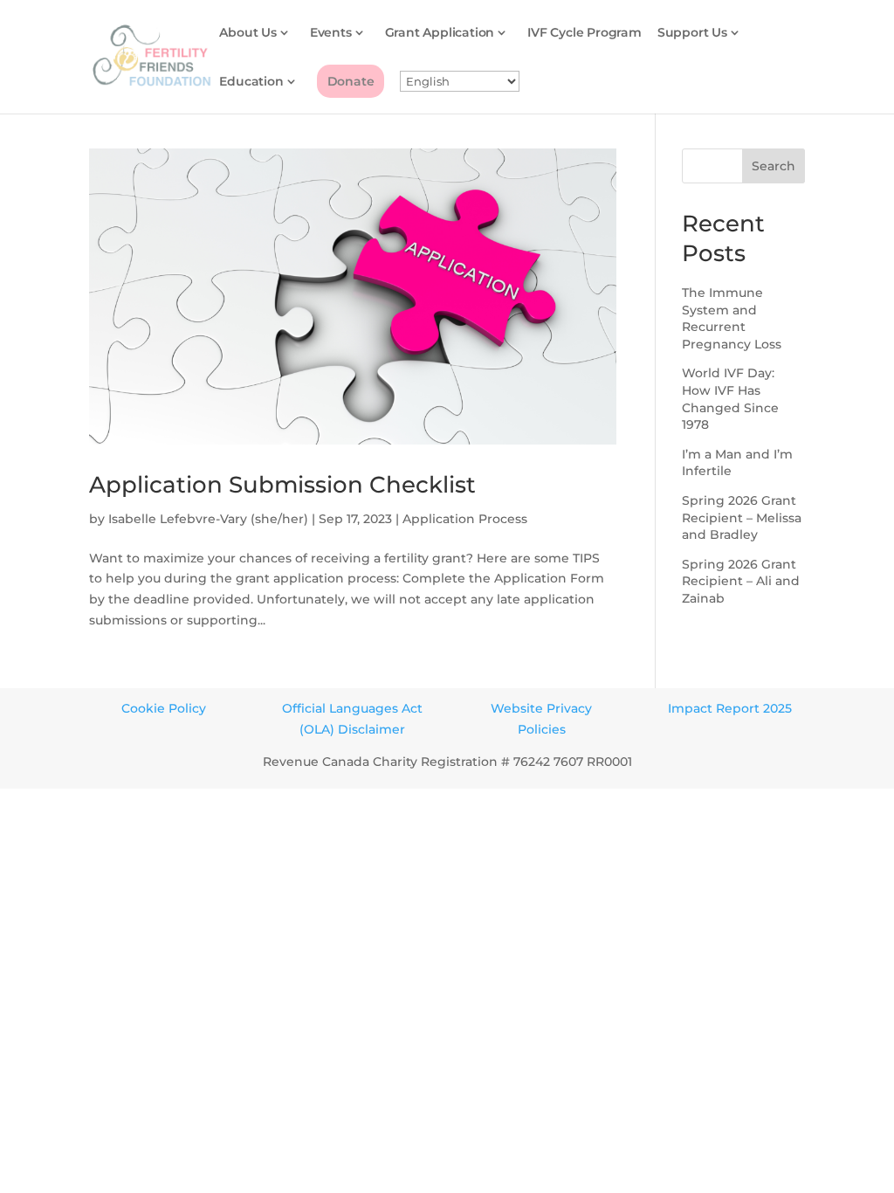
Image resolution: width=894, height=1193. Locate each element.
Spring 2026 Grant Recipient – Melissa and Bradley (741, 517)
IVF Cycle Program (584, 33)
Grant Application (440, 33)
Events (331, 33)
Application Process (464, 519)
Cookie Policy (163, 708)
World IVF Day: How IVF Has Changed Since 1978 (730, 398)
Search (773, 166)
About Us (247, 33)
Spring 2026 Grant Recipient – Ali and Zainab (741, 581)
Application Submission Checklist (282, 485)
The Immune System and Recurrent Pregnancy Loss (731, 318)
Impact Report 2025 (730, 708)
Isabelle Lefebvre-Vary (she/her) (208, 519)
